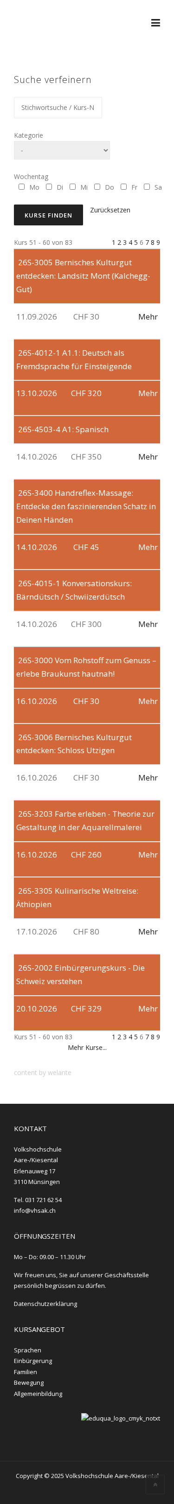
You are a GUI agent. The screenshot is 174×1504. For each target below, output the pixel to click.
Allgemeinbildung (38, 1393)
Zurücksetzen (110, 209)
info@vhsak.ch (35, 1210)
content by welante (42, 1072)
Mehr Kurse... (87, 1047)
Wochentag (31, 176)
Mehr (148, 316)
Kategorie (28, 135)
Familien (25, 1372)
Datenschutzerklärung (45, 1303)
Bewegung (29, 1382)
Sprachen (27, 1350)
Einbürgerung (33, 1361)
